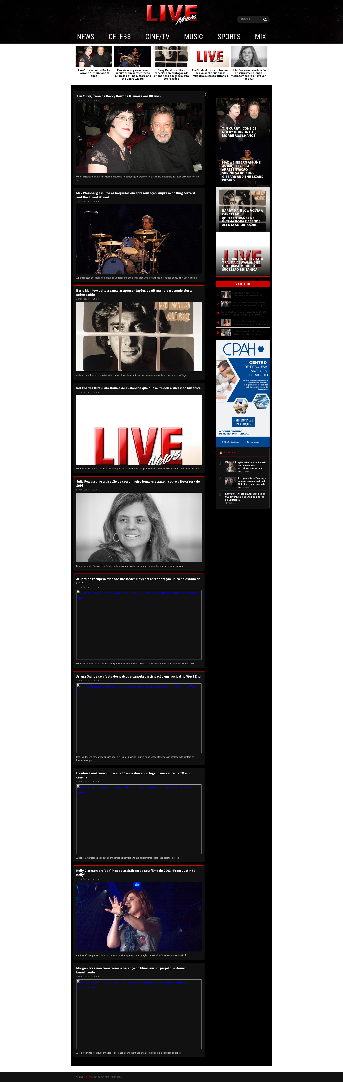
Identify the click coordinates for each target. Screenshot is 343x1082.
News (85, 36)
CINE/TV (157, 36)
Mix (260, 36)
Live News (88, 1076)
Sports (229, 36)
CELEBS (120, 36)
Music (193, 36)
